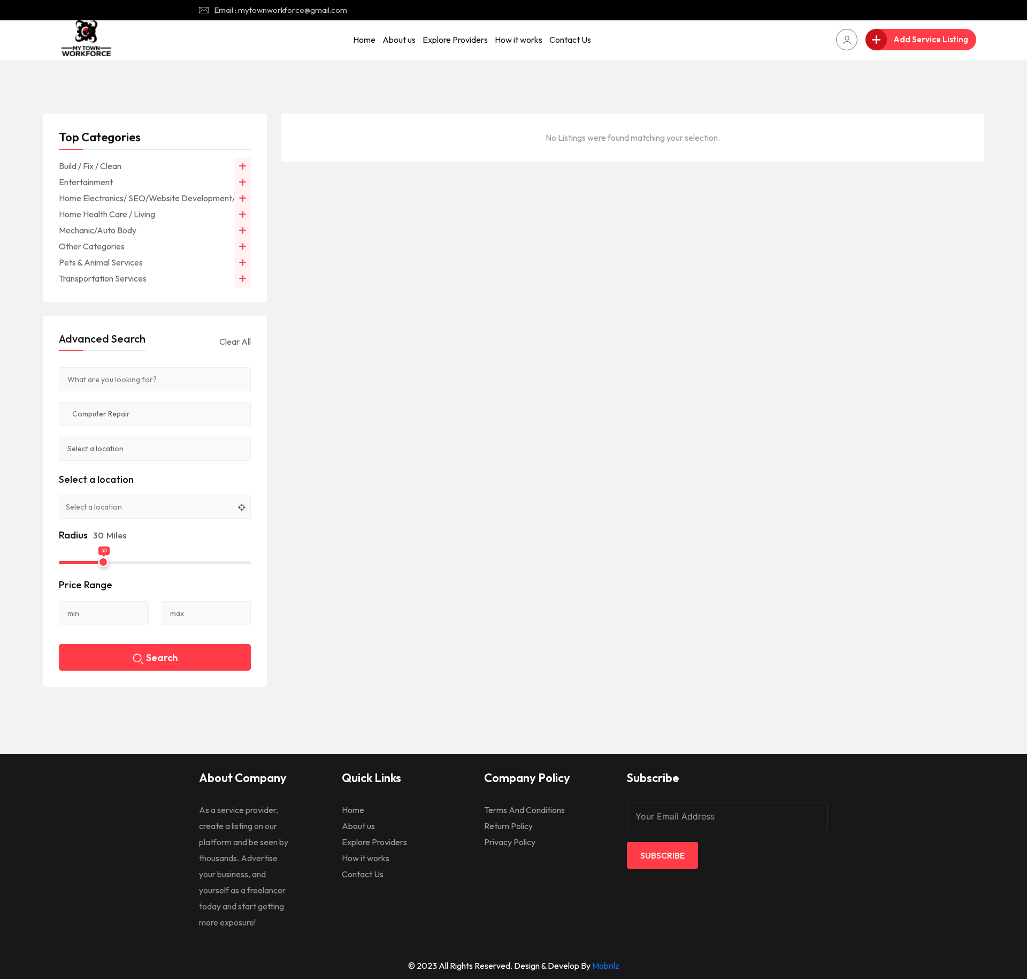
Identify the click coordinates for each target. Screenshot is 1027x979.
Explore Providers (455, 39)
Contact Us (570, 39)
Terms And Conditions (524, 810)
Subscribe (662, 855)
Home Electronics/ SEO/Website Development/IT (151, 198)
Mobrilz (605, 965)
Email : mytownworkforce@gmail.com (280, 10)
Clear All (235, 341)
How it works (518, 39)
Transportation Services (103, 278)
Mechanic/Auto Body (97, 230)
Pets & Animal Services (101, 262)
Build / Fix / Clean (90, 166)
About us (399, 39)
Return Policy (508, 826)
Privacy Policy (509, 842)
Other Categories (92, 246)
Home (364, 39)
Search (162, 657)
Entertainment (86, 182)
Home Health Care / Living (107, 214)
